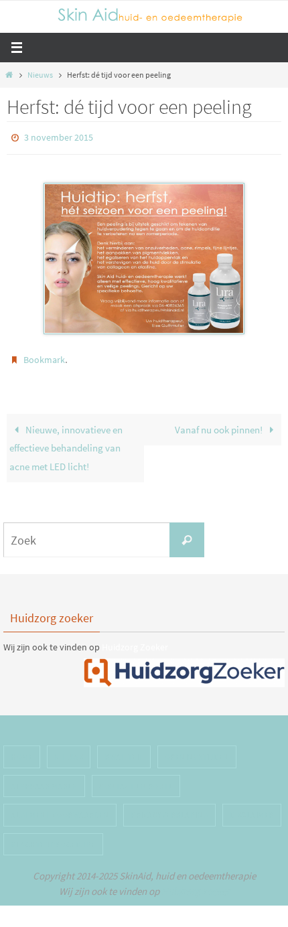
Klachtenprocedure (53, 838)
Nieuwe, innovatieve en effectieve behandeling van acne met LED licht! (66, 442)
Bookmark (44, 356)
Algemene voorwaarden (60, 809)
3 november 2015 (58, 137)
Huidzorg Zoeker (135, 641)
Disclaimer (252, 809)
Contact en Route (136, 780)
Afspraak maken (44, 780)
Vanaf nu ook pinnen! (220, 423)
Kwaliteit (123, 750)
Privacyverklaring (169, 809)
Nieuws (40, 75)
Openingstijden (197, 750)
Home (22, 750)
